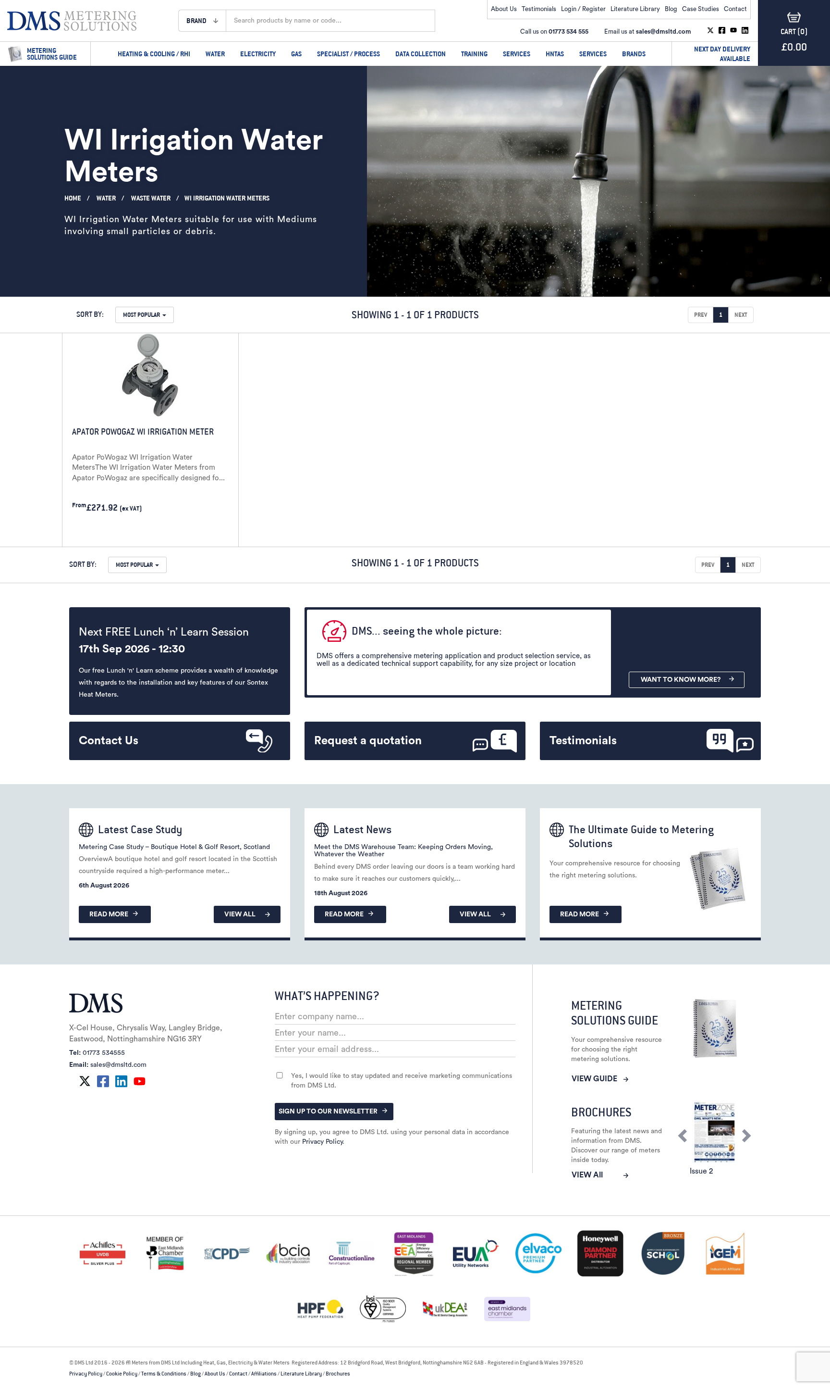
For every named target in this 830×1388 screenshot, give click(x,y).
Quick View (102, 534)
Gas (296, 53)
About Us (504, 9)
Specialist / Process (348, 53)
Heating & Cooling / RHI (154, 53)
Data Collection (420, 53)
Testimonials (539, 9)
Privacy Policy (322, 1141)
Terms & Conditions (163, 1373)
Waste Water (151, 197)
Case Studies (700, 9)
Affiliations (264, 1373)
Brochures (338, 1373)
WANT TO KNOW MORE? (680, 679)
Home (72, 197)
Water (215, 53)
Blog (671, 9)
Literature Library (635, 9)
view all (240, 914)
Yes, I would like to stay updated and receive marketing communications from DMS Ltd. (401, 1081)
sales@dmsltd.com (663, 31)
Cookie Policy (121, 1373)
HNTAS (555, 53)
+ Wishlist (189, 534)
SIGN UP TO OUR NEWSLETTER (328, 1111)
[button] (202, 20)
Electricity (258, 53)
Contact (735, 9)
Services (516, 53)
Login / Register (583, 9)
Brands (634, 53)
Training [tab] (474, 53)
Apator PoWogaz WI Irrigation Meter (143, 431)
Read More (108, 914)
